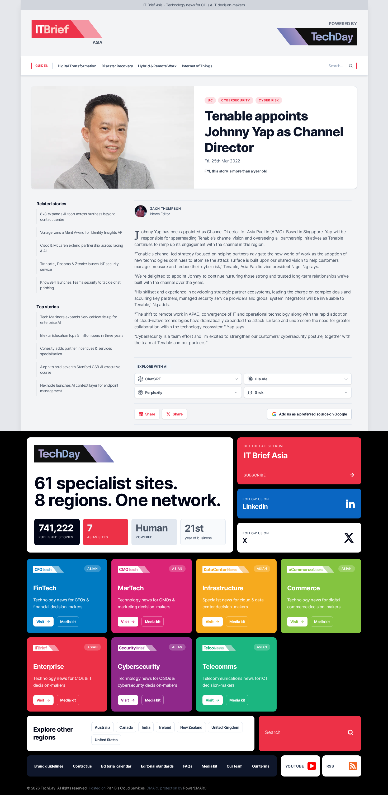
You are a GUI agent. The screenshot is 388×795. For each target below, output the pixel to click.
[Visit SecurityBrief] (141, 648)
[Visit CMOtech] (141, 569)
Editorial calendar (116, 766)
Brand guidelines (48, 766)
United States (106, 739)
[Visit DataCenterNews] (225, 569)
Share (150, 414)
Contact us (82, 766)
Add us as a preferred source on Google (313, 414)
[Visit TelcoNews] (225, 648)
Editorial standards (157, 766)
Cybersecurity (235, 100)
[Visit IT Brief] (56, 648)
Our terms (260, 766)
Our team (235, 766)
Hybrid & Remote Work (157, 66)
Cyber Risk (269, 100)
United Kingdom (225, 727)
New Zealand (191, 727)
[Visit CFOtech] (56, 569)
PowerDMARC (194, 788)
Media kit (68, 621)
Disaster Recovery (117, 66)
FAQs (187, 766)
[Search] (351, 66)
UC (210, 100)
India (146, 727)
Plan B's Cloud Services (125, 788)
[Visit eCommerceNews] (310, 569)
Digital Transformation (77, 66)
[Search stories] (350, 732)
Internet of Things (197, 66)
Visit (40, 621)
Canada (126, 727)
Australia (102, 727)
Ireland (165, 727)
